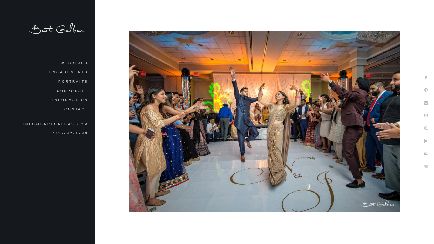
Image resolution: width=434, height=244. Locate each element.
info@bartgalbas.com (55, 124)
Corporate (72, 90)
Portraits (73, 81)
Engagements (68, 72)
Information (70, 100)
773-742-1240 (70, 133)
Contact (76, 109)
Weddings (74, 63)
